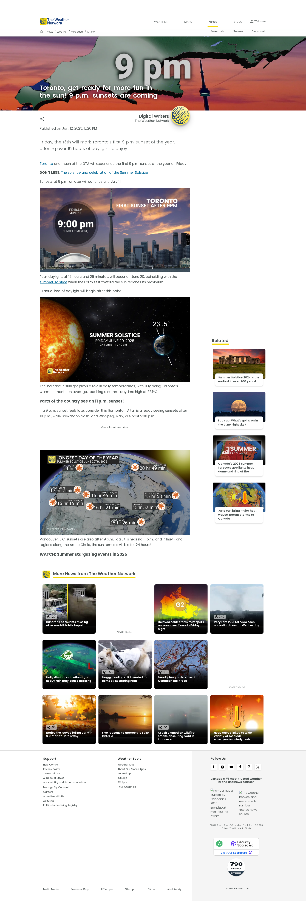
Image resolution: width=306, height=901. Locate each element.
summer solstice (53, 282)
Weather (62, 31)
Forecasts (77, 31)
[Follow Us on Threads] (249, 767)
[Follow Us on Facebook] (213, 767)
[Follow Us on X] (257, 767)
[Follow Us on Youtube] (231, 767)
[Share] (42, 118)
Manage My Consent (56, 787)
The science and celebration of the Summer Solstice (104, 172)
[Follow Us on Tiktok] (240, 767)
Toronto (46, 163)
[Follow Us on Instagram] (222, 767)
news (50, 31)
